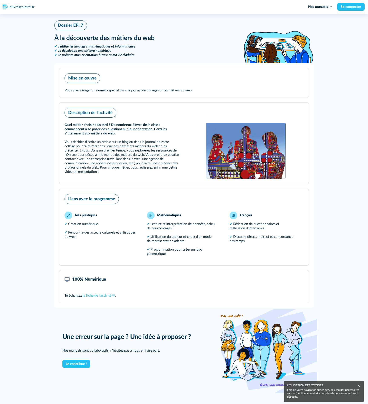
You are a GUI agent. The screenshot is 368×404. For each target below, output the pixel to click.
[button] (184, 83)
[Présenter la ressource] (299, 77)
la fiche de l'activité (97, 295)
